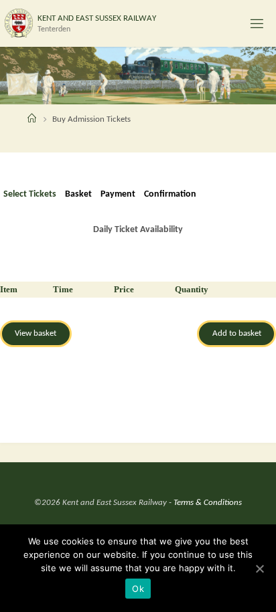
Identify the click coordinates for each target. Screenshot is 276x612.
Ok (138, 588)
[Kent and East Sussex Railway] (18, 23)
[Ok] (259, 568)
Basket (78, 194)
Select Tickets (29, 194)
